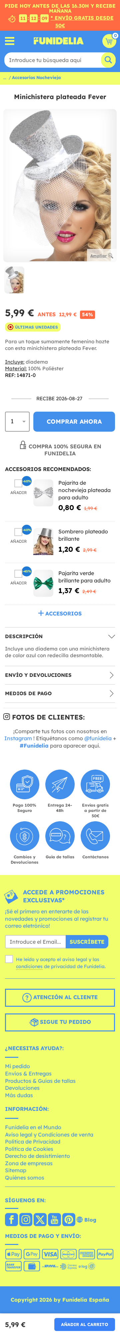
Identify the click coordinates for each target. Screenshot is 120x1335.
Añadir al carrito (84, 1324)
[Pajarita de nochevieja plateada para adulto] (43, 492)
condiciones (29, 966)
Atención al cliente (65, 997)
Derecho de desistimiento (37, 1156)
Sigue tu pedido (64, 1021)
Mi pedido (17, 1066)
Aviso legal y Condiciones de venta (49, 1134)
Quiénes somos (24, 1177)
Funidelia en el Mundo (33, 1127)
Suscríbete (87, 941)
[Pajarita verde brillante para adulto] (43, 583)
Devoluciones (22, 1087)
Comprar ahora (74, 421)
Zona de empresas (29, 1163)
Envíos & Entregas (28, 1073)
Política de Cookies (29, 1149)
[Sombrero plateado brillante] (43, 541)
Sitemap (15, 1170)
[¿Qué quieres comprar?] (10, 41)
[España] (11, 1220)
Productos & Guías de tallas (40, 1080)
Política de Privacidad (32, 1141)
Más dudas (19, 1095)
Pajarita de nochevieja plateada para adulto (84, 489)
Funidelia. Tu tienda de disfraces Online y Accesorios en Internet (59, 41)
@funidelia (98, 738)
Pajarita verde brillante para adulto (84, 577)
